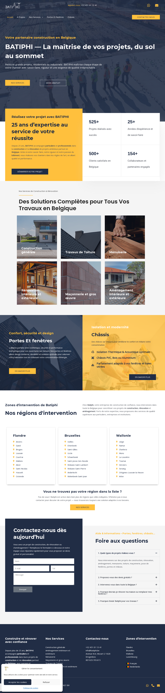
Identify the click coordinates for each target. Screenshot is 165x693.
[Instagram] (147, 685)
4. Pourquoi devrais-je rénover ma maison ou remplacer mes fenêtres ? (125, 592)
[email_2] (157, 5)
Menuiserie (50, 657)
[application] (42, 17)
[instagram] (149, 5)
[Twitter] (152, 685)
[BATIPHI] (13, 5)
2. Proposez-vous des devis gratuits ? (115, 577)
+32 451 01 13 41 (89, 5)
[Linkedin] (158, 685)
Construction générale (55, 647)
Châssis (100, 334)
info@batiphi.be (92, 650)
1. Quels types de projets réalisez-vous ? (116, 553)
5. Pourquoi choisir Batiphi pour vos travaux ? (118, 601)
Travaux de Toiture (54, 663)
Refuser (46, 682)
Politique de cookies (30, 688)
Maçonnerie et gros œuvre (57, 660)
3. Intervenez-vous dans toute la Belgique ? (117, 584)
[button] (146, 17)
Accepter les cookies (18, 682)
